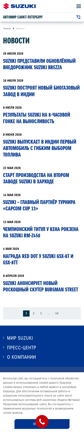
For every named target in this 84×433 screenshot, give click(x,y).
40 (57, 313)
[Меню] (78, 6)
